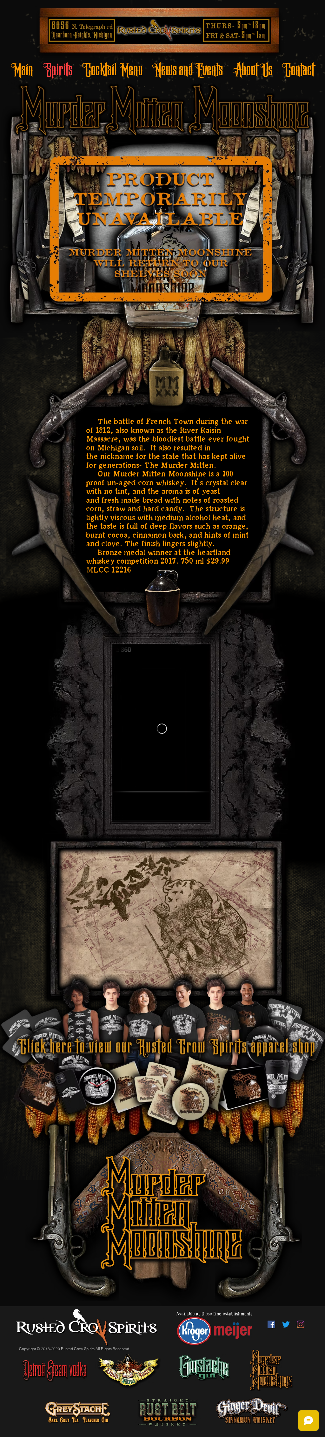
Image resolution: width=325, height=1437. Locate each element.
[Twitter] (286, 1324)
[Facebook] (271, 1324)
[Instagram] (300, 1324)
